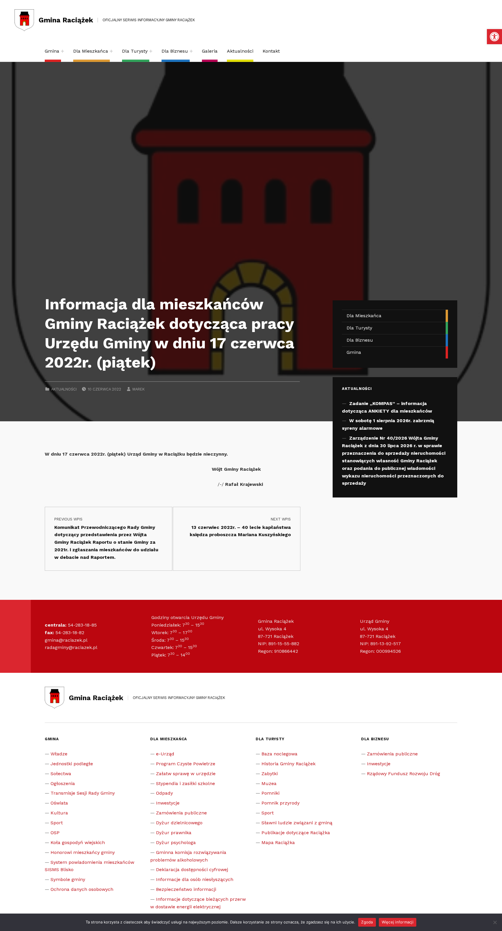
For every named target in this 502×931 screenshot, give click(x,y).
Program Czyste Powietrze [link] (185, 763)
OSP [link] (55, 832)
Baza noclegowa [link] (279, 754)
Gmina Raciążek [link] (66, 20)
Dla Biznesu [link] (175, 51)
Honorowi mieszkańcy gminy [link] (83, 852)
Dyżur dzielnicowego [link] (179, 822)
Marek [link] (138, 389)
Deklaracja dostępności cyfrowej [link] (192, 869)
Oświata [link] (59, 803)
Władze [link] (59, 754)
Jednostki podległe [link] (72, 763)
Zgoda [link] (367, 922)
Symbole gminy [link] (68, 879)
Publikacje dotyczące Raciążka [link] (295, 832)
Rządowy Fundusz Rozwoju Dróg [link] (403, 773)
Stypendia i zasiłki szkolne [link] (185, 783)
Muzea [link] (269, 783)
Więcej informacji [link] (397, 922)
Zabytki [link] (269, 773)
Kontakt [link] (271, 51)
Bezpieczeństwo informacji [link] (186, 889)
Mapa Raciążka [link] (278, 842)
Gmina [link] (52, 51)
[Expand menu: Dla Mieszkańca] (111, 51)
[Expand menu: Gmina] (62, 51)
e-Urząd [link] (165, 754)
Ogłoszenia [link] (63, 783)
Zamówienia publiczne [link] (181, 813)
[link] (494, 36)
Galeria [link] (210, 51)
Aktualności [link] (240, 51)
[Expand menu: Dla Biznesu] (191, 51)
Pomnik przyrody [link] (280, 803)
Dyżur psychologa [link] (176, 842)
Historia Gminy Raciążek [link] (288, 763)
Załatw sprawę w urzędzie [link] (186, 773)
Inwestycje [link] (168, 803)
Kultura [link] (59, 813)
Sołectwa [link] (61, 773)
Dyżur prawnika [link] (173, 832)
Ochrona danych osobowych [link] (82, 889)
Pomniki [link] (270, 793)
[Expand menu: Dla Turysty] (150, 51)
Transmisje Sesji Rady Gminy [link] (83, 793)
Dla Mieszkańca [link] (90, 51)
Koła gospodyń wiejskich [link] (78, 842)
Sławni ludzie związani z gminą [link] (296, 822)
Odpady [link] (164, 793)
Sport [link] (57, 822)
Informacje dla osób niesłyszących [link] (194, 879)
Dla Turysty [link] (135, 51)
